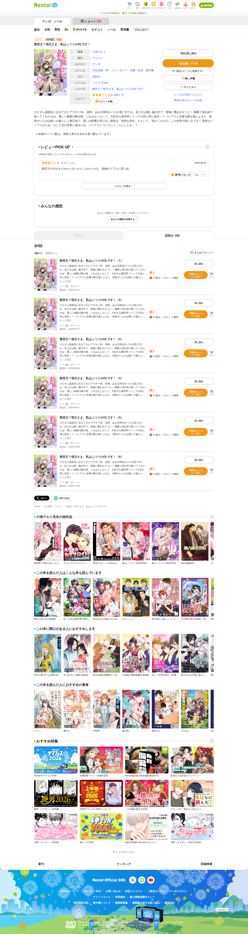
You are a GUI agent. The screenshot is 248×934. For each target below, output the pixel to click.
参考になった (183, 175)
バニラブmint (100, 82)
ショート (92, 21)
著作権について (102, 902)
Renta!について (70, 891)
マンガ (96, 64)
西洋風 (150, 70)
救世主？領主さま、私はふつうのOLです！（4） (91, 378)
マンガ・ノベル (52, 21)
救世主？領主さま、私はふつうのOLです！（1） (91, 260)
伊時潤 (96, 730)
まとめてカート (203, 252)
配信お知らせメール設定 (188, 100)
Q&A (98, 891)
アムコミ (97, 58)
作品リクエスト (134, 891)
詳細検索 (206, 864)
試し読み (199, 263)
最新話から (51, 253)
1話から (38, 253)
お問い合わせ (113, 891)
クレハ (37, 730)
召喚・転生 (137, 70)
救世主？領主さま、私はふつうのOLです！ (118, 89)
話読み (96, 76)
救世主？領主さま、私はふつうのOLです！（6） (91, 456)
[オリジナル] (80, 29)
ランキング (124, 864)
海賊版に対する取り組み (146, 902)
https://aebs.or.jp (85, 927)
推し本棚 (190, 78)
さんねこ (185, 730)
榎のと (67, 730)
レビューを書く (106, 101)
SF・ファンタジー (116, 70)
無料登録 (208, 5)
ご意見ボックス (156, 891)
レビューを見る (122, 186)
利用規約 (120, 897)
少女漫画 (97, 70)
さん (68, 163)
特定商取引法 (81, 902)
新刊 (41, 864)
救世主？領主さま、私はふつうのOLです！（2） (91, 300)
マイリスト (190, 87)
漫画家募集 (121, 902)
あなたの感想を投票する (123, 219)
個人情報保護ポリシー (142, 897)
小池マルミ (99, 51)
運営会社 (169, 902)
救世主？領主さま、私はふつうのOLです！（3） (91, 339)
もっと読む (66, 281)
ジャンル (140, 29)
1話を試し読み (188, 53)
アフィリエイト (102, 897)
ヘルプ (87, 891)
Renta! (37, 506)
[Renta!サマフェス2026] (54, 5)
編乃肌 (125, 730)
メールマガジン (178, 891)
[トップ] (42, 5)
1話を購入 (188, 63)
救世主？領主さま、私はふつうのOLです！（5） (91, 417)
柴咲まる (156, 730)
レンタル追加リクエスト (188, 94)
